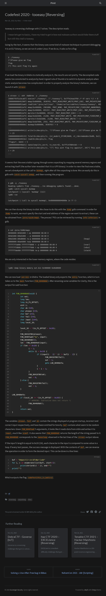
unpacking (22, 500)
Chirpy (94, 590)
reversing (12, 500)
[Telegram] (96, 511)
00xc (30, 500)
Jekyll (86, 590)
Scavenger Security (16, 590)
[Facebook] (92, 511)
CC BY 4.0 (28, 512)
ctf (9, 494)
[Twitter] (88, 511)
